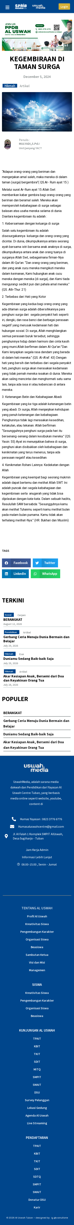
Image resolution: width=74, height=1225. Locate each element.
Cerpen (22, 615)
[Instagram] (18, 878)
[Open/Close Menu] (7, 7)
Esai (21, 654)
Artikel (25, 85)
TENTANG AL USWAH (37, 908)
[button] (16, 562)
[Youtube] (37, 878)
